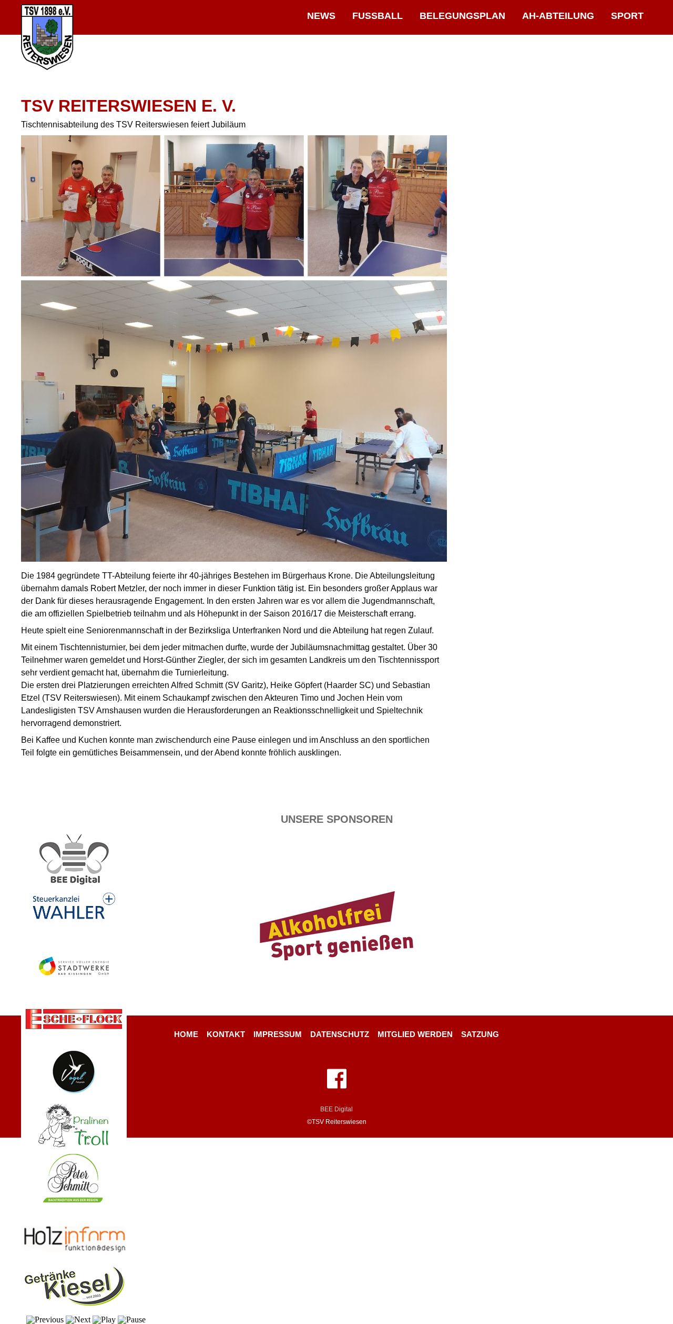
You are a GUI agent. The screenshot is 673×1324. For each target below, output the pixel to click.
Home (186, 1034)
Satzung (480, 1034)
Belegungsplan (462, 15)
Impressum (277, 1034)
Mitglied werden (415, 1034)
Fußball (377, 15)
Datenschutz (339, 1034)
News (321, 15)
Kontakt (226, 1034)
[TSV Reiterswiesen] (47, 67)
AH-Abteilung (558, 15)
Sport (627, 15)
